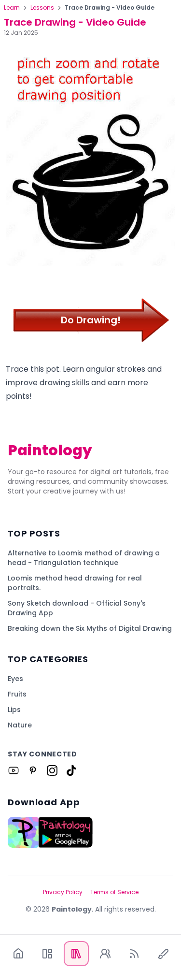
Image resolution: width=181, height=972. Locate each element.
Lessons (42, 8)
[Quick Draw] (163, 953)
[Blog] (134, 953)
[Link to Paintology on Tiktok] (71, 770)
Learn (12, 8)
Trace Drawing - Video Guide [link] (109, 8)
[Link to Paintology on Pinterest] (33, 770)
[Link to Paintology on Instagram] (52, 770)
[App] (47, 953)
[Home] (18, 953)
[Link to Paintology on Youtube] (13, 770)
